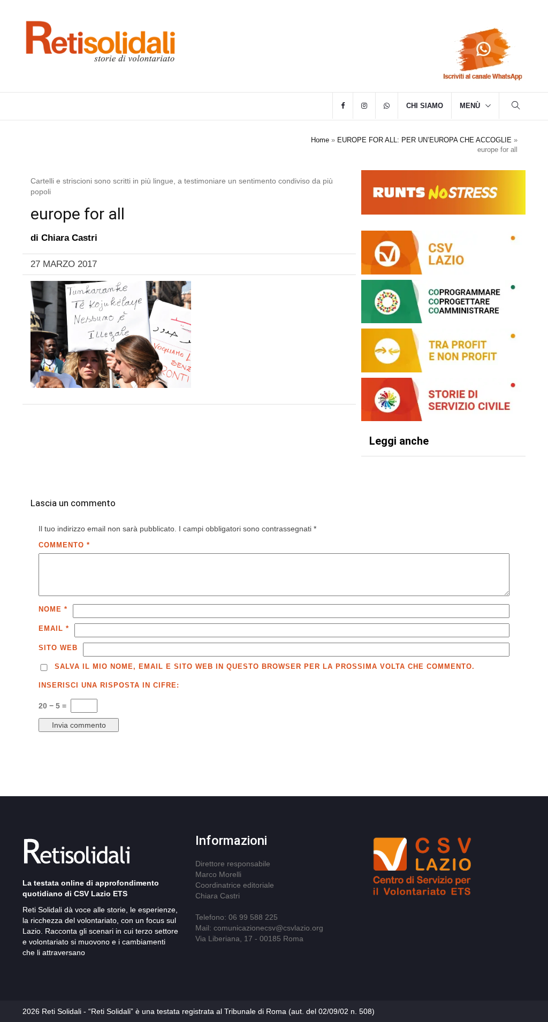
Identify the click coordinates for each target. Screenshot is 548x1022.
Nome (53, 609)
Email (54, 628)
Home (320, 140)
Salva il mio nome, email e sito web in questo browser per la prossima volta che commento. (265, 666)
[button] (516, 107)
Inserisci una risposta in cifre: (109, 685)
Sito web (58, 648)
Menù (470, 106)
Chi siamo (424, 106)
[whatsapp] (387, 106)
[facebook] (343, 106)
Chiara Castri (69, 238)
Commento (64, 545)
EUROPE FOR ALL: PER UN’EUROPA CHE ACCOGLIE (424, 140)
